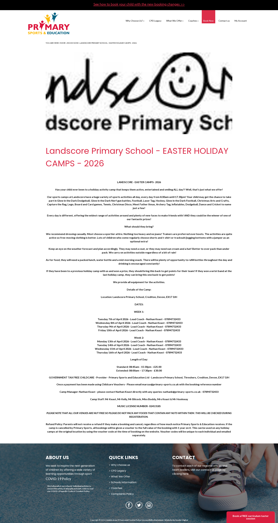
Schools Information (123, 482)
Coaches (193, 20)
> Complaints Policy (121, 494)
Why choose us (120, 465)
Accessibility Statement (152, 520)
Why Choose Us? (135, 20)
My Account (241, 20)
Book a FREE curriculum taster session (251, 517)
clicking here (180, 474)
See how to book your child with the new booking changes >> (139, 4)
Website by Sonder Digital (176, 520)
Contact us (224, 20)
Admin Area (112, 520)
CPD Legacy (155, 20)
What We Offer (174, 20)
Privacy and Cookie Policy (129, 520)
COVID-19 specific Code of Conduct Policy (70, 491)
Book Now (208, 20)
